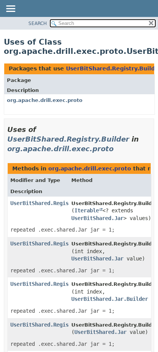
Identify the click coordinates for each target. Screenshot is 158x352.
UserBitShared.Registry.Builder (68, 139)
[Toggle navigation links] (10, 9)
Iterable (86, 210)
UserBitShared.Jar (97, 218)
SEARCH (37, 23)
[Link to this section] (119, 149)
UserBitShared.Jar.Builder (109, 299)
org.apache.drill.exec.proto (44, 100)
